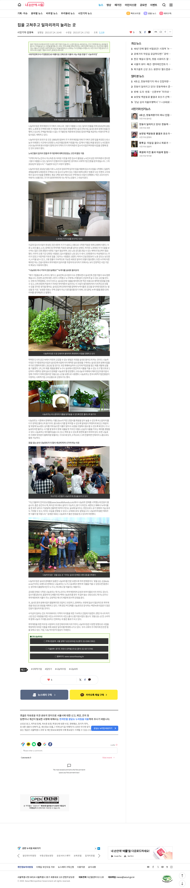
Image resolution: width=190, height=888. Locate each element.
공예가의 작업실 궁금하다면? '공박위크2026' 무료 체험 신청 (152, 54)
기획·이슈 (22, 13)
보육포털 (60, 855)
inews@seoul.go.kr (125, 877)
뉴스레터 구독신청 (66, 866)
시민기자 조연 (144, 128)
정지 (95, 848)
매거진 (118, 5)
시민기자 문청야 (145, 137)
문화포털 (85, 855)
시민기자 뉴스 (85, 13)
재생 (98, 848)
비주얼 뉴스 (52, 13)
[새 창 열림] (167, 875)
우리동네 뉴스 (68, 13)
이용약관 (81, 866)
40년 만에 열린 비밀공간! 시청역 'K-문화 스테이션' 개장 (152, 48)
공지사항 (92, 866)
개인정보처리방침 (25, 866)
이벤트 (153, 5)
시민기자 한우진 (145, 118)
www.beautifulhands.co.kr (62, 502)
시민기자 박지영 (145, 156)
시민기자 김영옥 (25, 32)
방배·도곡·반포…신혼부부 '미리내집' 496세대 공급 (152, 91)
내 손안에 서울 (34, 4)
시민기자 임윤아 (145, 146)
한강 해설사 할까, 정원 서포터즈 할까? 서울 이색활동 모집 (152, 59)
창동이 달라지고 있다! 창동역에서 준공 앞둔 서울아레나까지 (152, 86)
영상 (109, 5)
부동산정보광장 (29, 855)
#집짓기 (48, 669)
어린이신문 (130, 5)
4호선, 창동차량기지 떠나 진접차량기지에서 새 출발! (152, 81)
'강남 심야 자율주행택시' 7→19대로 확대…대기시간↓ (152, 102)
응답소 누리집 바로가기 (103, 728)
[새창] (44, 695)
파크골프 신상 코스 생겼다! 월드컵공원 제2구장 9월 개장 (152, 69)
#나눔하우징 (60, 669)
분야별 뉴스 (37, 13)
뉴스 (100, 5)
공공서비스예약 (46, 855)
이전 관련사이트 (18, 855)
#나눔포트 (73, 669)
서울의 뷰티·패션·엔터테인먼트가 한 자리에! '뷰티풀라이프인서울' (152, 64)
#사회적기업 (36, 669)
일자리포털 (73, 855)
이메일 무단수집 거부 (45, 866)
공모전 (143, 5)
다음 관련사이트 (99, 855)
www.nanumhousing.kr (74, 656)
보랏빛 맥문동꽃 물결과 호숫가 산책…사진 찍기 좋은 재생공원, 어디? (152, 97)
